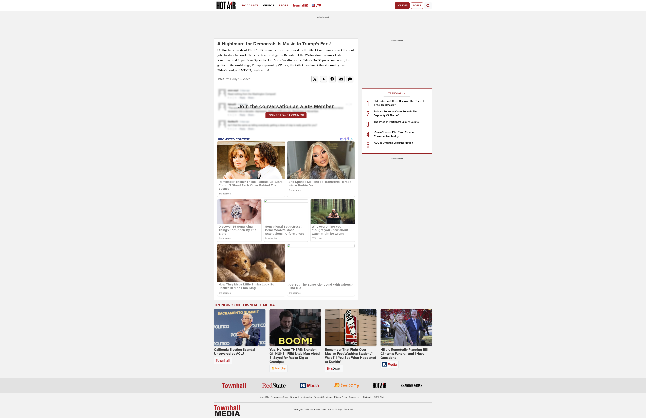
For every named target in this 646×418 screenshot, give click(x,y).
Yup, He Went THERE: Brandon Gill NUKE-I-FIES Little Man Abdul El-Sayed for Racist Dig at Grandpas (295, 356)
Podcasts (250, 5)
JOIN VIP (402, 5)
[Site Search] (428, 5)
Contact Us (354, 397)
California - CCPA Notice (374, 397)
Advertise (307, 397)
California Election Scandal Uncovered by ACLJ (234, 352)
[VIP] (317, 5)
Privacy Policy (340, 397)
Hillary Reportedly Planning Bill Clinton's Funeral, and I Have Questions (404, 354)
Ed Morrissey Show (280, 397)
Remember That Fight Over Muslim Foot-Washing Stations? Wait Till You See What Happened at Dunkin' (350, 356)
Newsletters (296, 397)
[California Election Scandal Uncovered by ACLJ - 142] (239, 327)
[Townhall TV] (301, 5)
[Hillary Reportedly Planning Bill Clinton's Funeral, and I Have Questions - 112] (406, 327)
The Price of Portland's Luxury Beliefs (396, 122)
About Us (264, 397)
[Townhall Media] (227, 410)
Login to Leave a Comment (286, 115)
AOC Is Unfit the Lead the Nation (393, 142)
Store (284, 5)
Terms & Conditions (323, 397)
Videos (269, 5)
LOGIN (417, 5)
